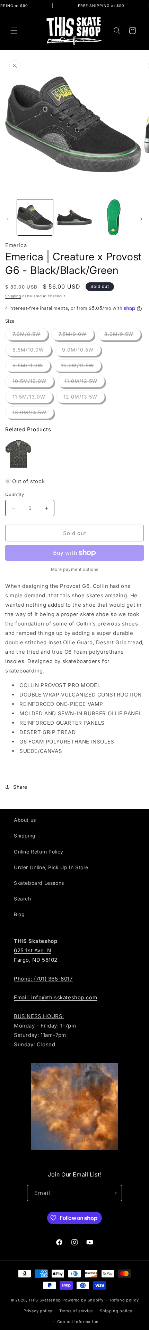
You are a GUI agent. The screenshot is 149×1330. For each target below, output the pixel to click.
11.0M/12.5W (84, 382)
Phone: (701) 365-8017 (43, 978)
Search (22, 899)
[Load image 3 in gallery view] (114, 217)
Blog (19, 914)
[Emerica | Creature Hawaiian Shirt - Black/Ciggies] (18, 454)
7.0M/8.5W (30, 335)
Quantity (14, 494)
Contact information (78, 1321)
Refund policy (124, 1300)
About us (25, 820)
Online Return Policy (38, 852)
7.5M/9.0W (76, 335)
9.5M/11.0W (31, 367)
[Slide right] (141, 219)
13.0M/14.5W (33, 414)
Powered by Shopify (83, 1300)
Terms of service (76, 1310)
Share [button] (20, 787)
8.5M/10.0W (31, 351)
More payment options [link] (74, 569)
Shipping (13, 296)
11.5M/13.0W (32, 398)
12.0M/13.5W (84, 398)
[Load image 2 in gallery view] (74, 217)
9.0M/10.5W (81, 351)
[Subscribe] (114, 1193)
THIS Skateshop (44, 1300)
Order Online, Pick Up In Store (51, 867)
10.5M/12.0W (33, 382)
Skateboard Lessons (39, 883)
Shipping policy (116, 1310)
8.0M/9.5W (122, 335)
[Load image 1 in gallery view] (35, 217)
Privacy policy (38, 1310)
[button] (13, 30)
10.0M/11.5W (81, 367)
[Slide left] (7, 219)
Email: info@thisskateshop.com (55, 997)
